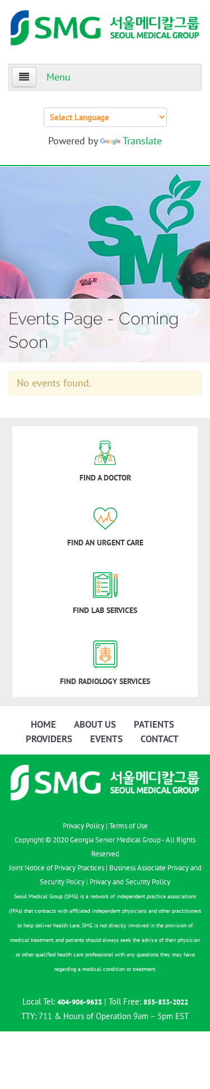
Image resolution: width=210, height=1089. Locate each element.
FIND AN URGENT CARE (105, 543)
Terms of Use (128, 826)
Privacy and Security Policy (130, 882)
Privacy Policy (83, 826)
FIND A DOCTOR (105, 478)
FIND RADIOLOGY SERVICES (105, 681)
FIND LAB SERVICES (105, 610)
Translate (142, 140)
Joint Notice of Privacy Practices (56, 868)
